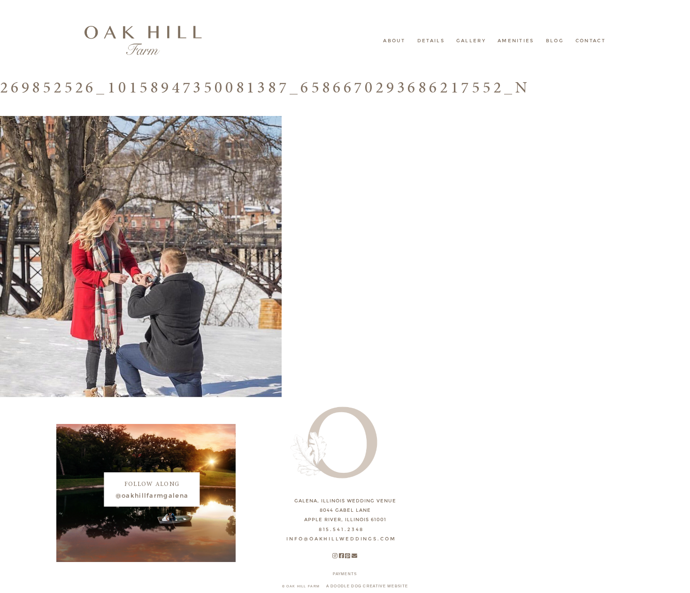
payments (345, 574)
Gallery (471, 41)
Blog (555, 41)
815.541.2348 (341, 529)
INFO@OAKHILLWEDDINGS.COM (341, 539)
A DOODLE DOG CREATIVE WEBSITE (367, 586)
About (394, 41)
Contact (590, 41)
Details (431, 41)
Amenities (516, 41)
